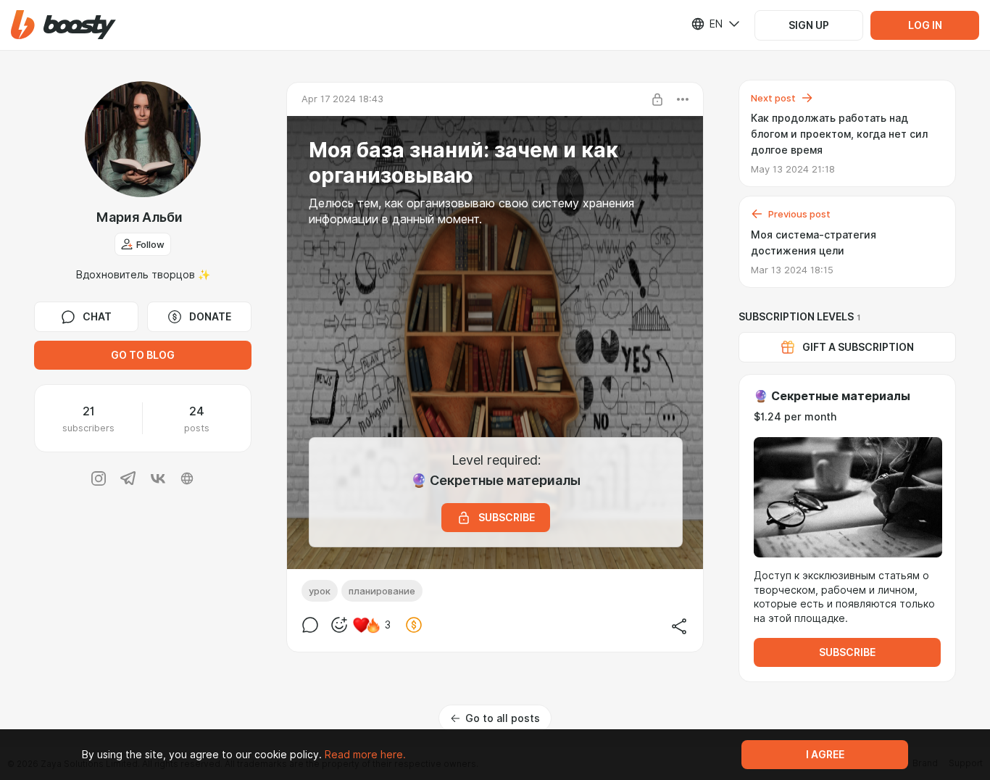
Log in (925, 25)
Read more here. (365, 754)
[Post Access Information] (657, 99)
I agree (825, 754)
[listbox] (707, 24)
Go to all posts (502, 718)
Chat (97, 317)
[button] (63, 25)
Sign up (809, 25)
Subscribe (847, 652)
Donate (210, 317)
